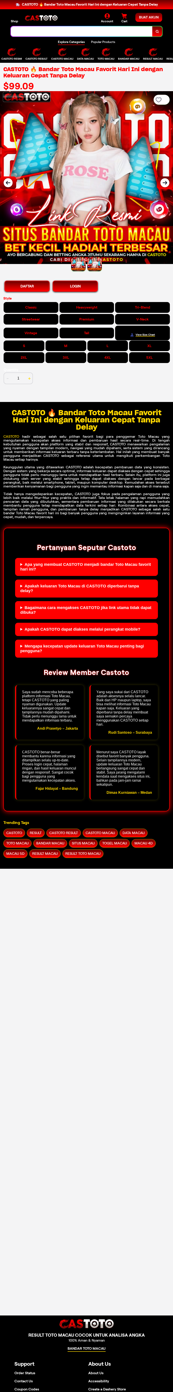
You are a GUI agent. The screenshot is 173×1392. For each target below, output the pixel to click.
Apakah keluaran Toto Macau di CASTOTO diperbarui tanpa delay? (79, 588)
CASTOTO (11, 436)
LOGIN (75, 286)
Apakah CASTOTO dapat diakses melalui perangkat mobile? (82, 629)
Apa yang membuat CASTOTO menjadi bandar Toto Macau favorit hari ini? (85, 566)
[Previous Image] (8, 182)
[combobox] (82, 31)
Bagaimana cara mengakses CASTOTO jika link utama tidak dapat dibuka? (85, 610)
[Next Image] (165, 182)
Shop (14, 21)
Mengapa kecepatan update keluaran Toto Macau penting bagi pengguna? (82, 648)
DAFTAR (27, 286)
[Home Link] (41, 18)
